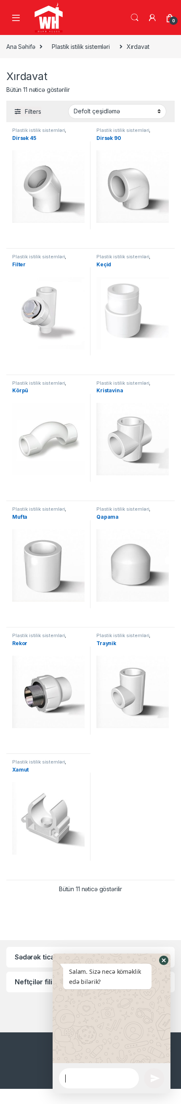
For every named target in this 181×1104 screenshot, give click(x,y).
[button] (163, 960)
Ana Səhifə (20, 46)
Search (134, 17)
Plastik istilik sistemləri (80, 46)
